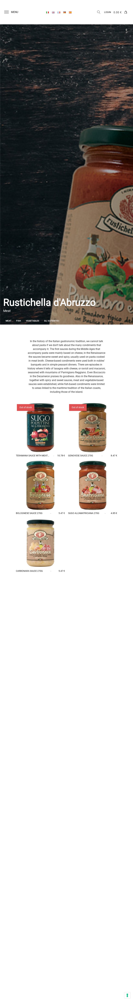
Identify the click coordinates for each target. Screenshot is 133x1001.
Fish (18, 321)
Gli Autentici (51, 321)
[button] (13, 12)
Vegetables (32, 321)
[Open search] (98, 12)
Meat (8, 321)
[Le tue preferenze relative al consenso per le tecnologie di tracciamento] (127, 995)
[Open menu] (6, 12)
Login (107, 12)
